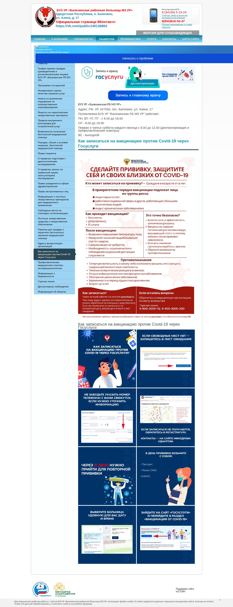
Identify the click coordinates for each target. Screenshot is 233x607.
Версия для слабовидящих (167, 33)
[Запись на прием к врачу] (102, 67)
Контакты (169, 39)
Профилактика (130, 39)
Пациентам (106, 39)
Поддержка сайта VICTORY (185, 590)
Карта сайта (190, 39)
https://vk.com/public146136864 (81, 26)
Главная (39, 39)
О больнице (60, 39)
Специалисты (83, 39)
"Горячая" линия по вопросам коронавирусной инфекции (174, 16)
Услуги (151, 39)
